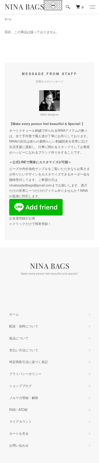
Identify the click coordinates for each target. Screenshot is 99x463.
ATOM (22, 409)
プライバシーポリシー (25, 373)
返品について (19, 338)
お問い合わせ (19, 445)
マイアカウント (20, 421)
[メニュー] (92, 7)
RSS (12, 409)
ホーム (8, 19)
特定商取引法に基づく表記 (28, 361)
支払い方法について (23, 350)
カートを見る (19, 433)
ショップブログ (20, 385)
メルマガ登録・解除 (23, 397)
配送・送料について (23, 326)
